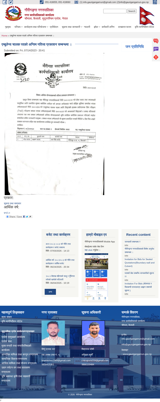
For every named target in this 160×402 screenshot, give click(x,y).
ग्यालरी (87, 27)
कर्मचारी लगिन (108, 27)
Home (5, 35)
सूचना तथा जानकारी (71, 27)
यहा (86, 250)
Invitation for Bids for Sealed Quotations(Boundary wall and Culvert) (140, 262)
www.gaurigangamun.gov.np (137, 354)
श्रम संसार (7, 317)
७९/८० (7, 212)
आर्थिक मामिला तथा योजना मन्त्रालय (19, 363)
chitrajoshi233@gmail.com (95, 360)
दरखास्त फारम (124, 27)
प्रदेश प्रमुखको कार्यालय (13, 337)
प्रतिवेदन (54, 27)
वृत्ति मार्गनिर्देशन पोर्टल (144, 27)
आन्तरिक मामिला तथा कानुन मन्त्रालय (20, 354)
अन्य (50, 292)
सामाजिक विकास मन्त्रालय (14, 358)
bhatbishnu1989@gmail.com (56, 360)
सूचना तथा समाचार (12, 203)
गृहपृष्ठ (8, 27)
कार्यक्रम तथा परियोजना (35, 27)
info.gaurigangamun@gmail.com (138, 338)
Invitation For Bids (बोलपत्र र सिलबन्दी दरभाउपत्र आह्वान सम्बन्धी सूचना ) (138, 287)
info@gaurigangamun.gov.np (136, 344)
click (90, 250)
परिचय (17, 27)
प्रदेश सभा (7, 341)
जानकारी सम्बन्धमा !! (132, 241)
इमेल (96, 27)
